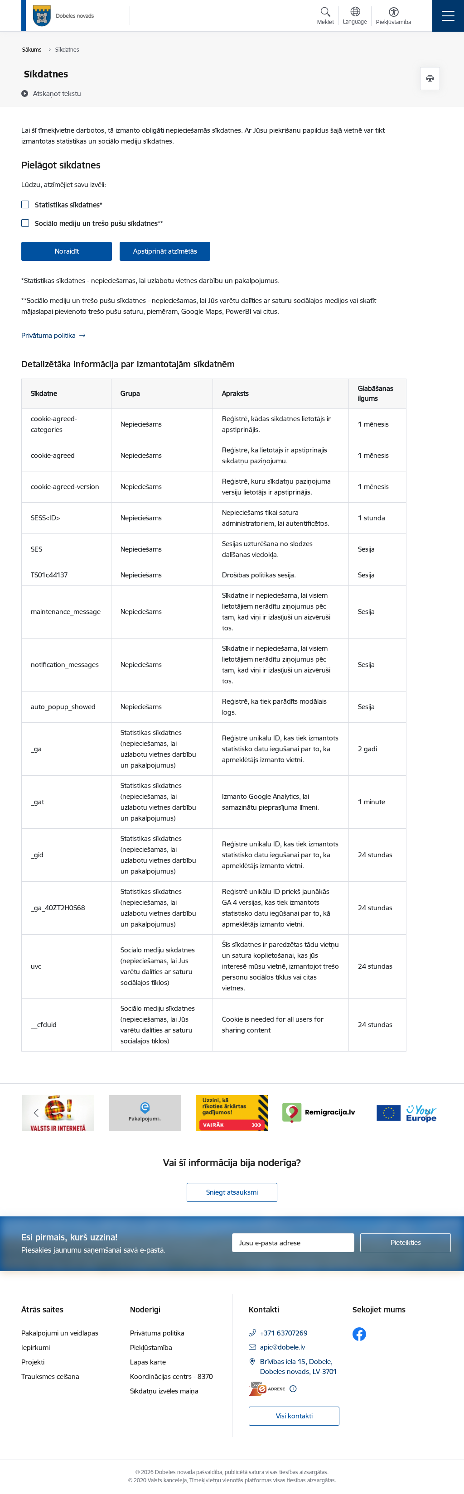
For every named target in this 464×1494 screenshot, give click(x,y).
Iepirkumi (35, 1347)
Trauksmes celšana (50, 1376)
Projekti (32, 1362)
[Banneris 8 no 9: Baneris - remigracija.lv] (319, 1112)
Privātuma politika (48, 335)
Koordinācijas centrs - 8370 (171, 1376)
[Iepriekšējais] (36, 1113)
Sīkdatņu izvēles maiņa (164, 1391)
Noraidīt (67, 251)
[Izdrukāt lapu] (430, 78)
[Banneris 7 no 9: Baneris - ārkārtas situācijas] (232, 1112)
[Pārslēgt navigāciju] (448, 16)
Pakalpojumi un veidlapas (59, 1333)
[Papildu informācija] (293, 1388)
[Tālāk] (428, 1113)
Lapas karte (148, 1362)
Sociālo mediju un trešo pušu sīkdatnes (98, 223)
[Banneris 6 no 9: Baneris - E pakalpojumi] (145, 1112)
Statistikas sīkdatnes (67, 205)
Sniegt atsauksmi (232, 1192)
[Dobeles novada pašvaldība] (63, 16)
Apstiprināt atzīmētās (165, 251)
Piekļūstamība (151, 1347)
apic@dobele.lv (282, 1347)
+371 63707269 (284, 1333)
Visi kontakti (294, 1416)
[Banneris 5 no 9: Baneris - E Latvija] (58, 1112)
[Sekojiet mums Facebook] (359, 1334)
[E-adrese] (267, 1388)
